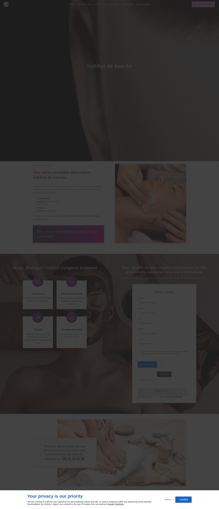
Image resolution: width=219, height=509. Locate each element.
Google (110, 504)
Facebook (119, 504)
